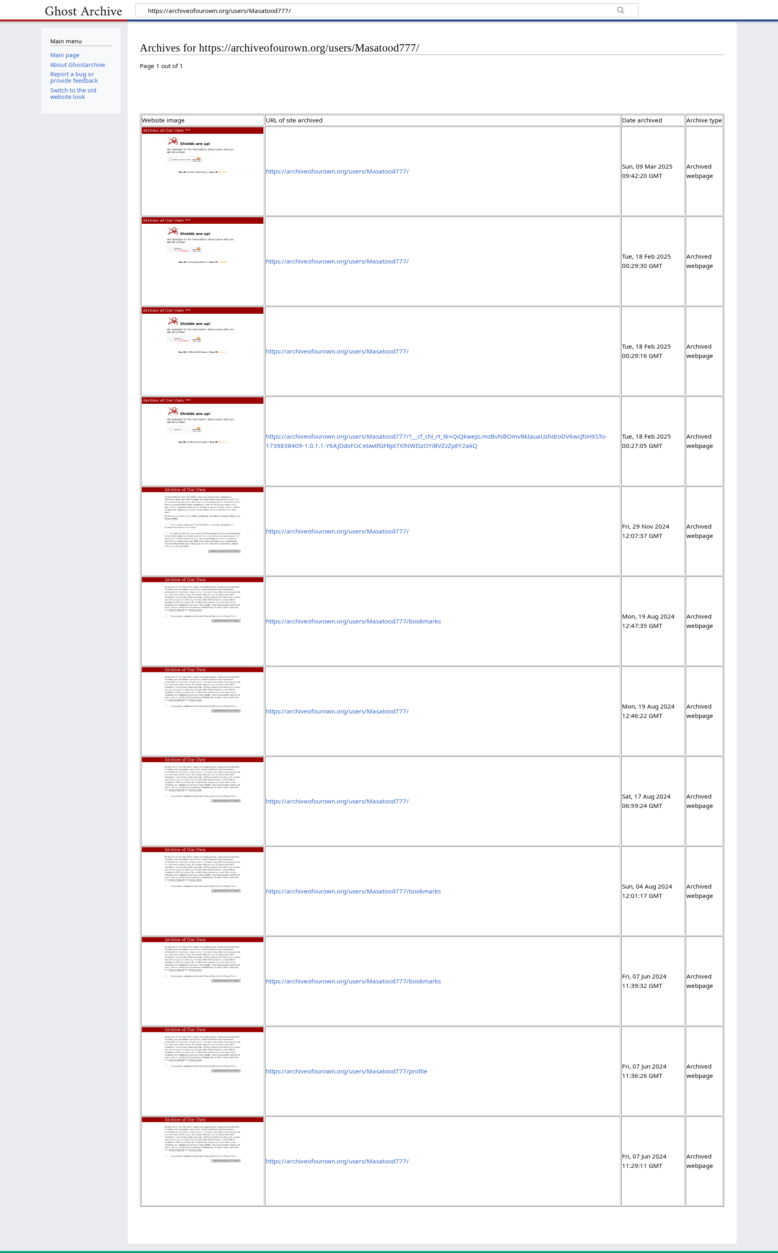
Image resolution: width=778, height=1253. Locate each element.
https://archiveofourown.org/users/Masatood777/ (337, 171)
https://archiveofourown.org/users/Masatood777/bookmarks (353, 621)
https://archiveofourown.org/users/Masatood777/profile (346, 1071)
